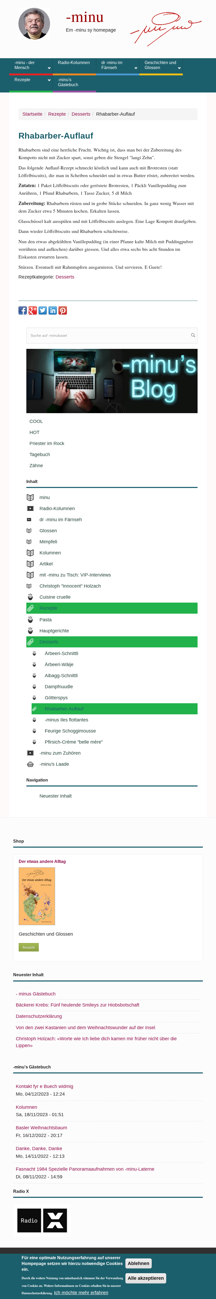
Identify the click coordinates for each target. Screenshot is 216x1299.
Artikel (46, 564)
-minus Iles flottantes (66, 719)
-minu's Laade (54, 764)
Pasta (46, 619)
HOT (35, 432)
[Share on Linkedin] (52, 310)
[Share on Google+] (32, 310)
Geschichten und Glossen (157, 65)
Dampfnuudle (59, 686)
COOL (36, 421)
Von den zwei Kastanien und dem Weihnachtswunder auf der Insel (85, 1027)
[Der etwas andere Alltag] (105, 896)
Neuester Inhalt (56, 796)
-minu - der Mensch (22, 65)
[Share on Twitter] (42, 310)
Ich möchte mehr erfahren (81, 1292)
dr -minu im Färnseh (109, 65)
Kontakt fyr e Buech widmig (44, 1086)
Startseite (32, 114)
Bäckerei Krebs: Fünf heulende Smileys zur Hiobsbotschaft (77, 1005)
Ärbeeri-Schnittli (61, 653)
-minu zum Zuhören (60, 753)
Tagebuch (40, 454)
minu (45, 497)
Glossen (48, 530)
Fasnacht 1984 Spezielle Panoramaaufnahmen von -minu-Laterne (85, 1169)
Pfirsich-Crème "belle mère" (74, 742)
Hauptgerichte (54, 630)
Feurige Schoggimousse (70, 731)
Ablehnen (138, 1263)
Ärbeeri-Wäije (59, 664)
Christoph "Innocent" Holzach (70, 586)
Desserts (81, 114)
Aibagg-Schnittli (61, 675)
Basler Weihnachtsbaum (41, 1127)
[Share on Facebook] (22, 310)
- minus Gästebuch (36, 994)
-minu (85, 15)
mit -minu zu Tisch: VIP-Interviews (75, 575)
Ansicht (29, 947)
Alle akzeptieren (146, 1278)
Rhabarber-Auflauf (64, 708)
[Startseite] (34, 23)
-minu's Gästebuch (68, 82)
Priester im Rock (47, 443)
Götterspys (56, 697)
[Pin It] (62, 310)
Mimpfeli (48, 541)
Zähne (36, 465)
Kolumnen (50, 552)
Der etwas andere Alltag (42, 861)
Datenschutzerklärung (39, 1016)
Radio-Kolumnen (74, 62)
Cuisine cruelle (55, 597)
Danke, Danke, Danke (39, 1148)
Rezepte (19, 80)
